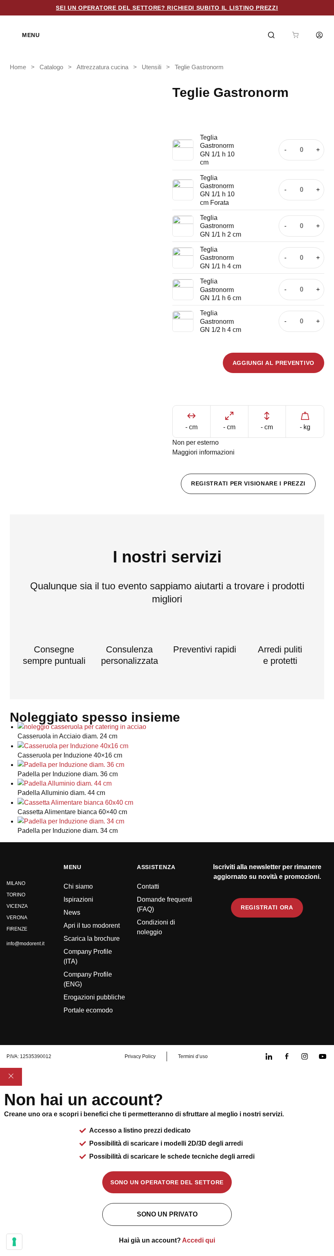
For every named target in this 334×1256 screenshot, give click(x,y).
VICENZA (17, 906)
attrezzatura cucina (102, 67)
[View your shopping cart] (295, 35)
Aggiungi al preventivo (273, 363)
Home (18, 67)
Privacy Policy (140, 1056)
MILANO (16, 883)
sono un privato (167, 1214)
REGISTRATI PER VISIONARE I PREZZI (248, 483)
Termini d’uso (193, 1056)
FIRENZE (17, 929)
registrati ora (267, 907)
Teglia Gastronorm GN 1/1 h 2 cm (220, 226)
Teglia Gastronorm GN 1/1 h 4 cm (220, 258)
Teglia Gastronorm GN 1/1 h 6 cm (220, 289)
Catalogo (51, 67)
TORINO (16, 895)
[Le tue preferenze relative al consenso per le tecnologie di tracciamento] (14, 1241)
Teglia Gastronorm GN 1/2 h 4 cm (220, 321)
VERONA (17, 917)
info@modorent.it (25, 943)
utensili (151, 67)
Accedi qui (198, 1240)
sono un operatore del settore (167, 1182)
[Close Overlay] (11, 1077)
